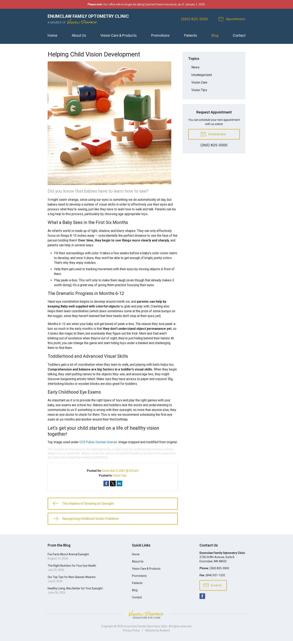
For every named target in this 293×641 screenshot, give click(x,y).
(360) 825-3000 (194, 19)
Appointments (235, 19)
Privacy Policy (131, 630)
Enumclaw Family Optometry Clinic (145, 626)
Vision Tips (120, 475)
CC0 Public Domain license (98, 442)
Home (52, 35)
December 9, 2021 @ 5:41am (120, 470)
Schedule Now (216, 134)
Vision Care (199, 82)
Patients (190, 35)
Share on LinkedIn (119, 483)
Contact (239, 35)
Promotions (160, 35)
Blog (214, 35)
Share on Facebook (106, 483)
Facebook (202, 596)
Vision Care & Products (118, 35)
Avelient (164, 630)
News (195, 67)
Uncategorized (201, 75)
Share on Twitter (113, 483)
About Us (79, 35)
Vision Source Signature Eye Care (146, 614)
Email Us (216, 585)
